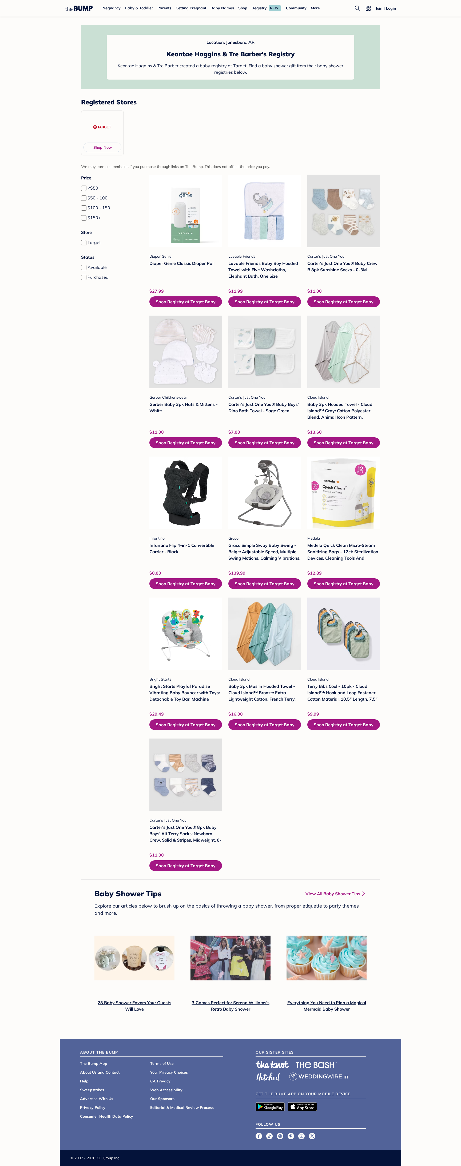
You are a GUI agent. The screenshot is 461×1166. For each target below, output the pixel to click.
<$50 (93, 188)
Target (94, 242)
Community (296, 8)
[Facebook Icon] (259, 1136)
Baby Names (222, 8)
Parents (164, 8)
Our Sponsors (162, 1098)
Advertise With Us (96, 1098)
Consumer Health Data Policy (106, 1116)
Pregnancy (111, 8)
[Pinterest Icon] (291, 1136)
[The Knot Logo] (272, 1064)
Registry (259, 8)
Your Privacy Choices (169, 1072)
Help (84, 1081)
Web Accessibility (166, 1090)
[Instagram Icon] (280, 1136)
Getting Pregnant (191, 8)
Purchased (98, 277)
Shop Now (102, 147)
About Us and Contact (100, 1072)
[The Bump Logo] (79, 8)
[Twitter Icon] (312, 1136)
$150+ (94, 217)
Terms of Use (162, 1063)
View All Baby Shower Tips (332, 893)
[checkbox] (83, 188)
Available (97, 267)
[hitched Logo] (268, 1076)
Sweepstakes (92, 1090)
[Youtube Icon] (301, 1136)
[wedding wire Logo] (318, 1076)
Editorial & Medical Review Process (182, 1107)
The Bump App (93, 1063)
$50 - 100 (98, 198)
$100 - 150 (99, 207)
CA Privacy (160, 1081)
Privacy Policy (92, 1107)
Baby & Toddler (139, 8)
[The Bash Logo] (316, 1065)
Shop (242, 8)
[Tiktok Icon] (269, 1136)
